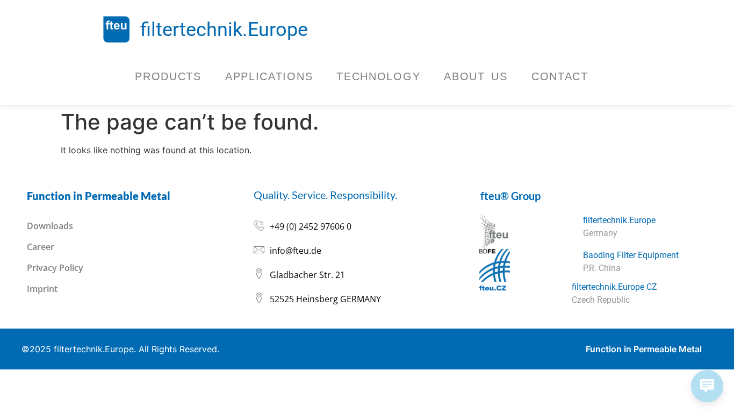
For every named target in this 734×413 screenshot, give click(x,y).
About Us (476, 76)
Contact (559, 76)
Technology (378, 76)
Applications (269, 76)
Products (168, 76)
